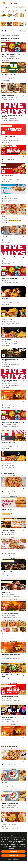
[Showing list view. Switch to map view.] (25, 11)
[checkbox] (3, 25)
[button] (3, 3)
